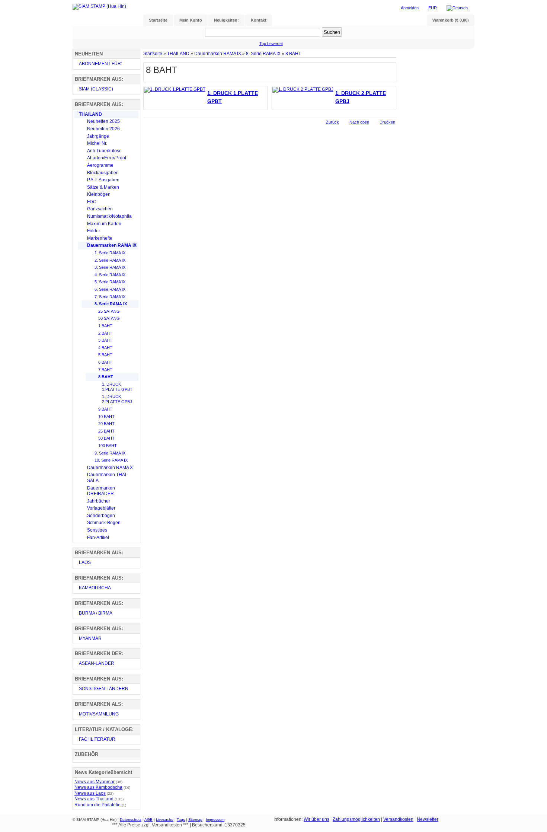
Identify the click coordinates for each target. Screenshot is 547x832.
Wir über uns (316, 819)
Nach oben (359, 122)
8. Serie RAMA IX (263, 53)
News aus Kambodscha (98, 787)
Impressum (215, 819)
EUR (432, 8)
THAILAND (178, 53)
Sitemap (195, 819)
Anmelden (410, 8)
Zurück (332, 122)
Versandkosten (398, 819)
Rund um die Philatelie (97, 804)
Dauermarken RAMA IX (217, 53)
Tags (181, 819)
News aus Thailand (93, 798)
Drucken (387, 122)
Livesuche (164, 819)
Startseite (152, 53)
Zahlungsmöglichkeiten (356, 819)
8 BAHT (293, 53)
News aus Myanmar (94, 781)
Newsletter (427, 819)
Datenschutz (130, 819)
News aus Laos (90, 793)
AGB (148, 819)
